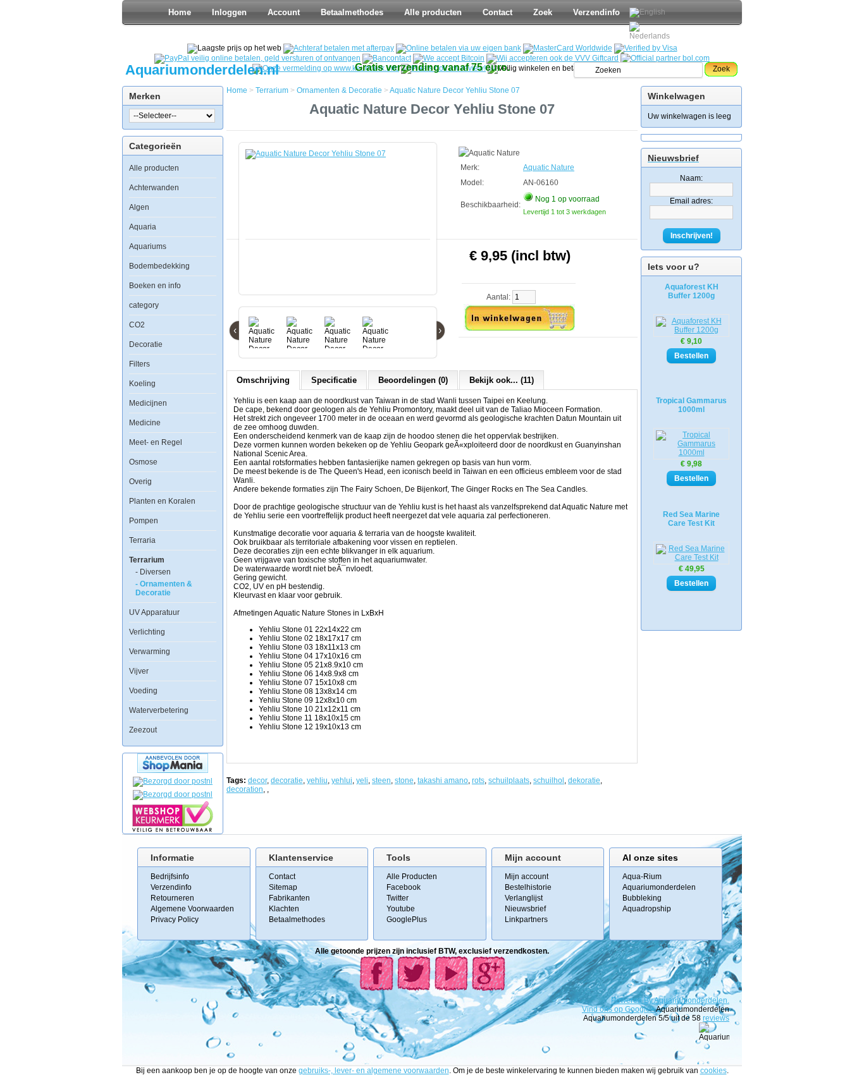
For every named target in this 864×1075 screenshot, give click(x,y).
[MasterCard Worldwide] (567, 48)
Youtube (400, 908)
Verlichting (147, 632)
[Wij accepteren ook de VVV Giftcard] (552, 58)
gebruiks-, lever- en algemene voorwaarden (374, 1070)
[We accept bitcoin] (448, 58)
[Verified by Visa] (645, 48)
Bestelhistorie (528, 887)
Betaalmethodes (352, 12)
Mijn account (526, 876)
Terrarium (146, 560)
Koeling (142, 383)
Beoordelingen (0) (413, 380)
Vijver (139, 671)
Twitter (397, 898)
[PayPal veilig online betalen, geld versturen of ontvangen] (257, 58)
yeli (362, 780)
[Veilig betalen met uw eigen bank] (173, 794)
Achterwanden (154, 187)
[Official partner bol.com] (665, 58)
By (649, 1000)
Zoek (542, 12)
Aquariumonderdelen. (691, 1000)
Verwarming (149, 651)
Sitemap (283, 887)
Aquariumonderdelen (659, 887)
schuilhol (548, 780)
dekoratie (584, 780)
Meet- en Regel (155, 442)
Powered (627, 1000)
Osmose (143, 462)
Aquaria (142, 226)
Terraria (142, 540)
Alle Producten (411, 876)
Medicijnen (148, 403)
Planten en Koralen (162, 501)
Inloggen (229, 12)
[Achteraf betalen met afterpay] (338, 48)
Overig (140, 481)
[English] (647, 13)
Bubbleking (642, 898)
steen (381, 780)
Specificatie (334, 380)
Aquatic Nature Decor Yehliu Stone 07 (455, 90)
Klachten (284, 908)
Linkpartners (526, 919)
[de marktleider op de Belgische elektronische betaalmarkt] (386, 58)
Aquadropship (646, 908)
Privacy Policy (175, 919)
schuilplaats (508, 780)
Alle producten (433, 12)
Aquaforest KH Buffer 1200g (692, 291)
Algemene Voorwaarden (192, 908)
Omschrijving (263, 380)
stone (404, 780)
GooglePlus (406, 919)
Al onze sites (650, 858)
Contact (497, 12)
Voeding (143, 690)
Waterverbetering (158, 710)
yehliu (317, 780)
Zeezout (143, 730)
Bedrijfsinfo (170, 876)
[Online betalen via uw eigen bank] (458, 48)
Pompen (143, 520)
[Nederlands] (651, 30)
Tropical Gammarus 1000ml (691, 405)
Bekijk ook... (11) (501, 380)
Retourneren (172, 898)
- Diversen (153, 572)
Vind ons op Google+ (618, 1009)
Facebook (403, 887)
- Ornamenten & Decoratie (163, 588)
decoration (244, 789)
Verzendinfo (596, 12)
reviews (716, 1018)
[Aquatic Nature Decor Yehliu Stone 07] (340, 225)
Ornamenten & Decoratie (339, 90)
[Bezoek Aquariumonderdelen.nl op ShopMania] (172, 770)
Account (284, 12)
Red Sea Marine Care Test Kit (691, 519)
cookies (713, 1070)
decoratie (287, 780)
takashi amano (442, 780)
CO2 (137, 324)
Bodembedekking (159, 266)
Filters (139, 364)
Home (179, 12)
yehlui (341, 780)
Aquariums (147, 246)
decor (257, 780)
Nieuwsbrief (525, 908)
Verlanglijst (524, 898)
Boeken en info (155, 285)
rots (478, 780)
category (144, 305)
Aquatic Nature (548, 167)
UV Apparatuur (154, 612)
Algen (139, 207)
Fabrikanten (289, 898)
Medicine (145, 422)
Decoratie (146, 344)
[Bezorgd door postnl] (173, 781)
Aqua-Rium (642, 876)
